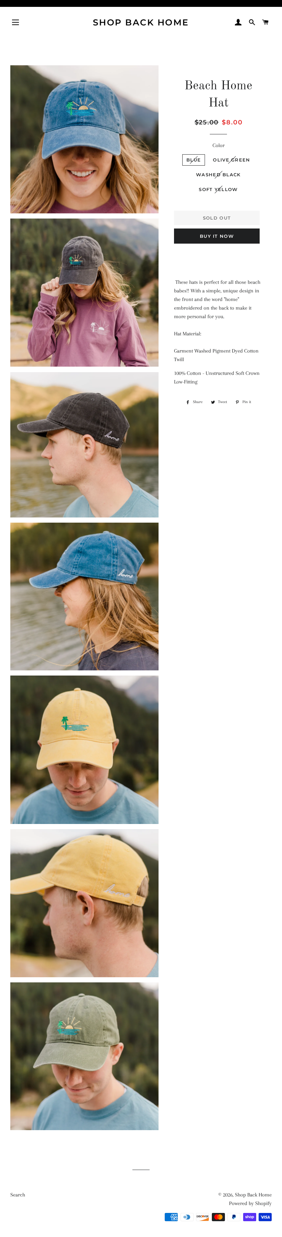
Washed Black (218, 174)
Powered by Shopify (250, 1203)
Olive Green (231, 160)
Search (17, 1195)
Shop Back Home (141, 22)
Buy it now (217, 236)
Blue (193, 160)
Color (219, 145)
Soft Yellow (218, 189)
